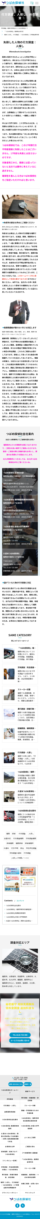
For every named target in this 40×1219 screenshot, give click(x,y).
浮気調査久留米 (15, 853)
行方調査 (23, 833)
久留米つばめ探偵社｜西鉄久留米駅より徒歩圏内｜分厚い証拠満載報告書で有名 (20, 921)
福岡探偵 (19, 843)
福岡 (8, 833)
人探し (31, 833)
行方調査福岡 (18, 838)
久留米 (6, 848)
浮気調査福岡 (31, 838)
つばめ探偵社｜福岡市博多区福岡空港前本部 (20, 909)
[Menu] (36, 3)
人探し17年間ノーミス (20, 858)
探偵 (13, 833)
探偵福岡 (10, 843)
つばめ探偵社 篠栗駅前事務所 (16, 913)
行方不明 (14, 848)
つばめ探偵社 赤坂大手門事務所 (16, 917)
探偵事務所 (29, 843)
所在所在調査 (31, 848)
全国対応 (7, 838)
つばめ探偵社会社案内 (13, 905)
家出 (22, 848)
